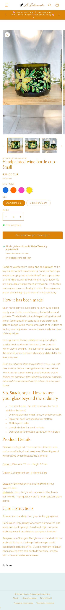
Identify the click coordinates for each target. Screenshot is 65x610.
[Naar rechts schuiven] (61, 146)
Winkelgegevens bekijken (18, 258)
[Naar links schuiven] (3, 146)
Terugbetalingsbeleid (45, 603)
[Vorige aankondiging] (6, 15)
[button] (6, 5)
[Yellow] (29, 190)
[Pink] (21, 190)
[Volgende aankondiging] (59, 15)
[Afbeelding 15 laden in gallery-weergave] (49, 145)
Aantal (6, 210)
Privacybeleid (46, 598)
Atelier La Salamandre (30, 594)
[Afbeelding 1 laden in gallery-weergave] (15, 145)
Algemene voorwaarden (23, 603)
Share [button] (9, 565)
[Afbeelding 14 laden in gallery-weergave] (32, 145)
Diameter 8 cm (14, 203)
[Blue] (6, 190)
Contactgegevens (30, 598)
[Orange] (13, 190)
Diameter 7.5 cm (38, 203)
